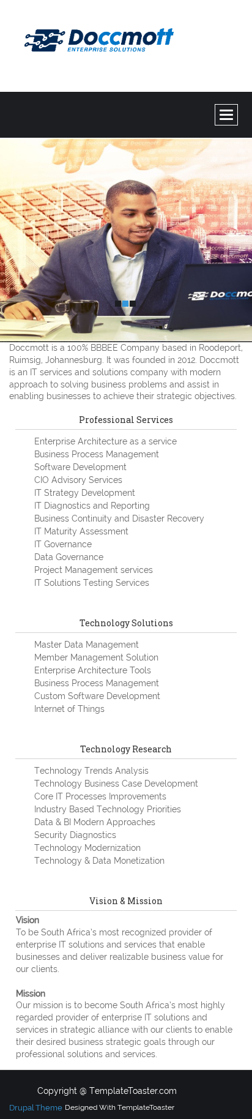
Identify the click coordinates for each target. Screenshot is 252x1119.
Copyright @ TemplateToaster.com (107, 1091)
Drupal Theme (35, 1107)
